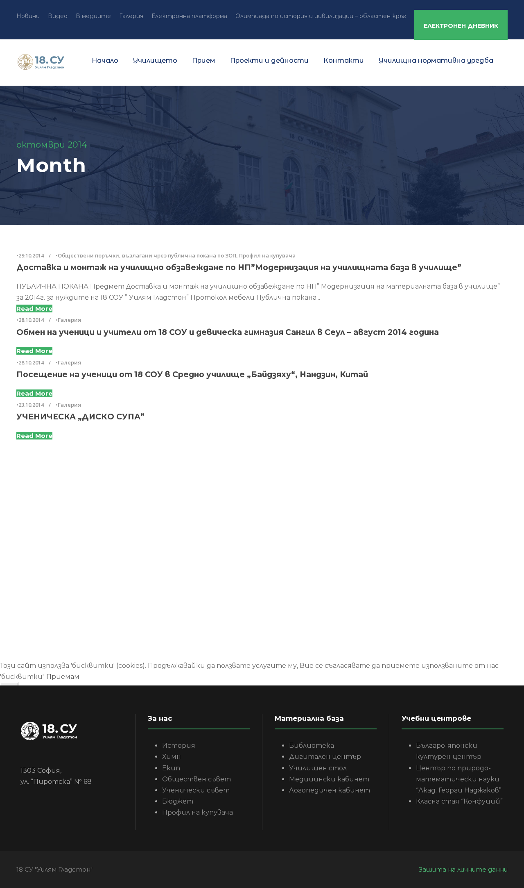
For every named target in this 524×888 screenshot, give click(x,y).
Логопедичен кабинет (329, 790)
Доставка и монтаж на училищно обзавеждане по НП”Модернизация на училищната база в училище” (238, 267)
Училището (155, 60)
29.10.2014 (31, 255)
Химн (171, 756)
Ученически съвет (196, 790)
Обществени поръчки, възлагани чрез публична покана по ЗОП (147, 255)
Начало (105, 60)
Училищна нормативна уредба (436, 60)
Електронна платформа (189, 16)
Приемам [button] (62, 677)
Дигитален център (325, 756)
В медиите (93, 16)
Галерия (131, 16)
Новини (28, 16)
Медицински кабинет (329, 779)
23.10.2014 (31, 404)
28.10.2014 (31, 319)
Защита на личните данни (463, 869)
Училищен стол (318, 768)
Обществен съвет (196, 779)
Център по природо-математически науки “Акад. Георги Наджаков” (458, 779)
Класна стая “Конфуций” (459, 801)
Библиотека (311, 745)
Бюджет (177, 801)
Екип (171, 768)
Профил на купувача (267, 255)
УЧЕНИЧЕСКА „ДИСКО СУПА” (80, 416)
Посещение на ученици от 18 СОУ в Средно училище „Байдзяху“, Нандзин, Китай (192, 374)
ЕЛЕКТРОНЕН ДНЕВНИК (461, 26)
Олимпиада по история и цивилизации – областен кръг (320, 16)
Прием (203, 60)
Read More (34, 308)
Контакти (343, 60)
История (178, 745)
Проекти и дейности (269, 60)
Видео (58, 16)
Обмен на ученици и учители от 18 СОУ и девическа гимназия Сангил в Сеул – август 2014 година (227, 332)
